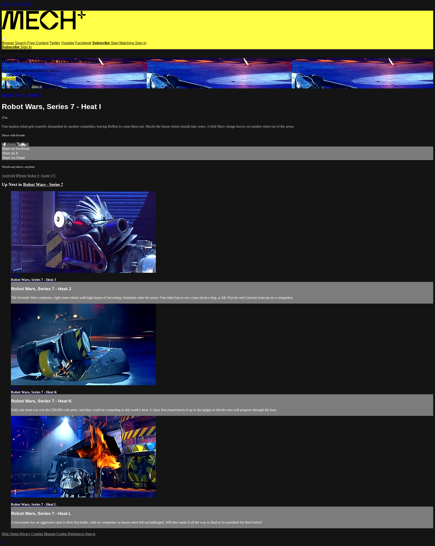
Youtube (67, 43)
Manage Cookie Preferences (64, 534)
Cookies (37, 534)
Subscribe (9, 78)
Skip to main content (16, 4)
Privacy (25, 534)
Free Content (37, 43)
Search (21, 43)
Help (6, 534)
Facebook (83, 43)
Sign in (140, 43)
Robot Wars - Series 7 (22, 95)
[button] (4, 38)
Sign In (26, 47)
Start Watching (123, 43)
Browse (8, 43)
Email (24, 144)
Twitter (54, 43)
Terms (14, 534)
